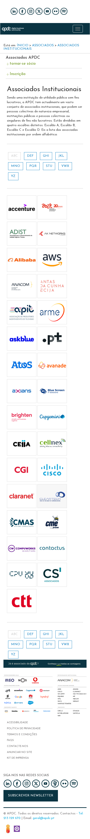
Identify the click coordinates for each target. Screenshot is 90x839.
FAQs (10, 740)
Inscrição (18, 74)
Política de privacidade (24, 728)
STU (49, 166)
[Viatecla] (7, 828)
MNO (15, 166)
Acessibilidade (17, 722)
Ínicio (22, 45)
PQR (33, 166)
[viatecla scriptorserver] (16, 828)
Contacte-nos (17, 746)
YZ (13, 176)
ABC (14, 156)
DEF (30, 156)
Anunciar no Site (19, 752)
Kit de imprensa (18, 758)
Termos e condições (22, 734)
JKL (61, 156)
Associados (43, 45)
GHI (46, 156)
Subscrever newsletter (30, 795)
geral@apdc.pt (43, 818)
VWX (65, 166)
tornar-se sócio (23, 64)
